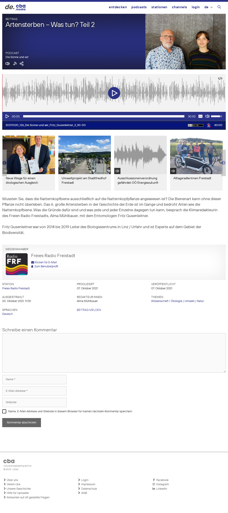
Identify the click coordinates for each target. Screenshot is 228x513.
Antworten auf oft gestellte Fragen (27, 497)
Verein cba (13, 484)
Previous (4, 163)
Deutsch (7, 314)
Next (223, 163)
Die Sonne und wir (17, 57)
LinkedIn (161, 488)
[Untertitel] (200, 116)
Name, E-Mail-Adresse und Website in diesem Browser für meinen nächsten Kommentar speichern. (70, 411)
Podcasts (139, 7)
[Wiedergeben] (7, 116)
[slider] (103, 116)
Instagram (162, 484)
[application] (114, 116)
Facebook (162, 480)
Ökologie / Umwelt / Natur (187, 301)
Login (196, 7)
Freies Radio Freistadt (16, 288)
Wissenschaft (159, 301)
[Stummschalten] (207, 116)
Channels (179, 7)
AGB (84, 493)
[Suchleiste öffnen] (219, 8)
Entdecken (118, 7)
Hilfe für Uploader (17, 493)
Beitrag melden (89, 310)
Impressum (88, 484)
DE (206, 7)
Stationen (159, 7)
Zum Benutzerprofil (45, 266)
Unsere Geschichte (18, 488)
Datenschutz (89, 488)
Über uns (12, 480)
